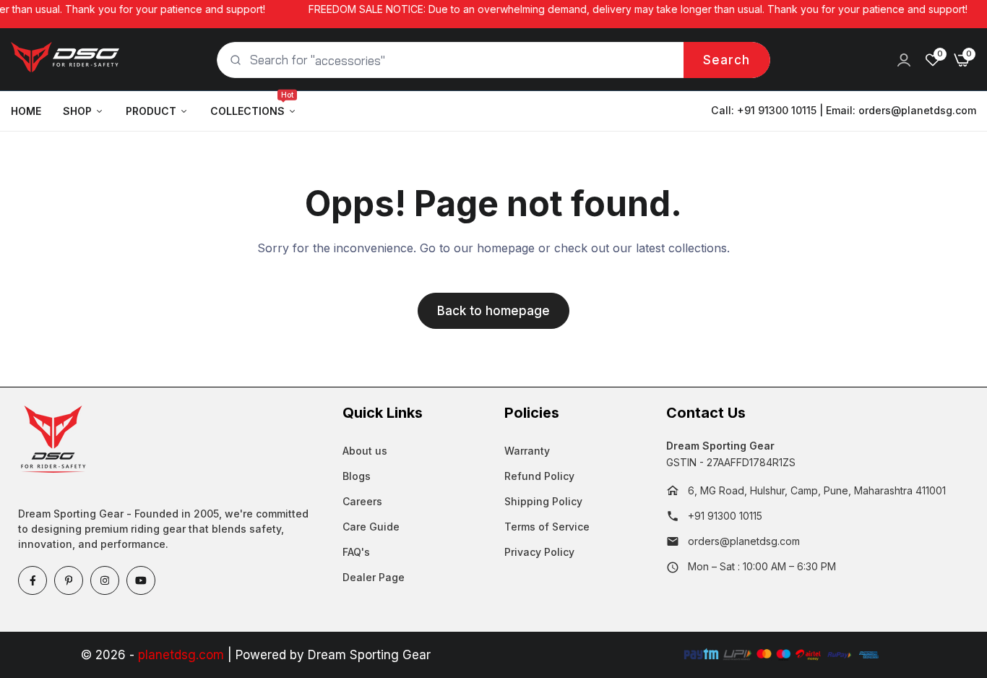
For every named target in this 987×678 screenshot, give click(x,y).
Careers (362, 501)
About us (364, 451)
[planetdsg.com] (65, 60)
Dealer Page (373, 577)
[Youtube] (140, 580)
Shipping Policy (543, 501)
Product (151, 111)
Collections (251, 104)
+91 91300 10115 (725, 516)
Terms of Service (547, 526)
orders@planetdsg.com (917, 110)
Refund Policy (539, 476)
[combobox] (493, 60)
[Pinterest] (68, 580)
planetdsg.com (181, 655)
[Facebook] (32, 580)
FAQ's (356, 552)
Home (26, 111)
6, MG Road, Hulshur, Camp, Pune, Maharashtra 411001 (817, 490)
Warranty (527, 451)
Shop (77, 111)
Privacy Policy (539, 552)
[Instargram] (104, 580)
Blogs (356, 476)
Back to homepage (493, 311)
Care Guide (371, 526)
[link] (903, 60)
